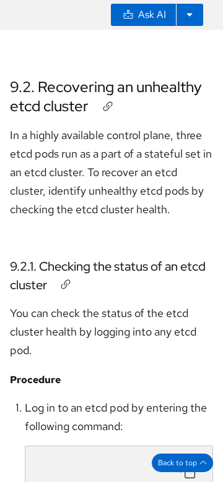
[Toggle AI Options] (189, 15)
